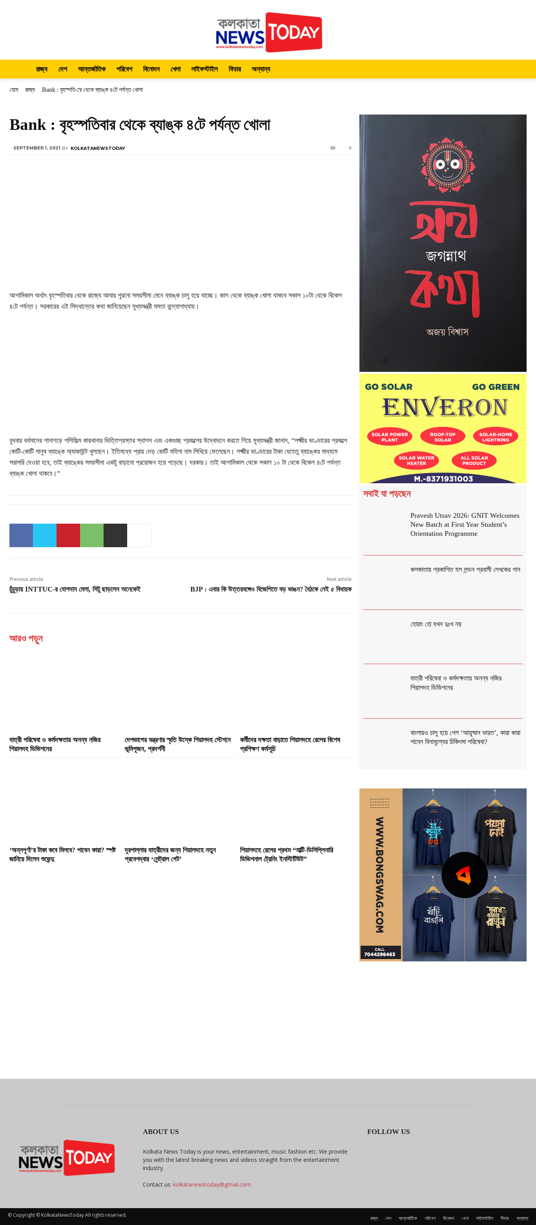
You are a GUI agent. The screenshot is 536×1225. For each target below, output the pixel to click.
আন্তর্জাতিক (92, 69)
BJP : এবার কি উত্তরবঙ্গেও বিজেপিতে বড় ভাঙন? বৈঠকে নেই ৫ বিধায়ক (271, 589)
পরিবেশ (124, 69)
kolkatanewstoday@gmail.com (212, 1184)
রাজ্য (41, 69)
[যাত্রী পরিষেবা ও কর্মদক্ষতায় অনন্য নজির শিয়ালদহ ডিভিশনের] (65, 691)
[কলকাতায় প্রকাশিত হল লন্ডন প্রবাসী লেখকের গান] (385, 582)
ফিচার (235, 69)
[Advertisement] (180, 232)
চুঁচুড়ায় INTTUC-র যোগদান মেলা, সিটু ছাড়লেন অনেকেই (74, 589)
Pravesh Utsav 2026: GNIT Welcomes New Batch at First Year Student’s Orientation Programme (465, 524)
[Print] (115, 535)
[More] (139, 535)
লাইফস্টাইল (204, 69)
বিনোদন (151, 69)
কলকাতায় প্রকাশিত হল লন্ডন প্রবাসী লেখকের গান (465, 569)
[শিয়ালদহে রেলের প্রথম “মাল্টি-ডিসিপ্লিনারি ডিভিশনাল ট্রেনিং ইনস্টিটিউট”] (296, 801)
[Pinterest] (68, 535)
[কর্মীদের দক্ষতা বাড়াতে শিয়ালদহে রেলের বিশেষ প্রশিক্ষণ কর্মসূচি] (296, 691)
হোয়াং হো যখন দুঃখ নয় (435, 624)
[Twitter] (45, 535)
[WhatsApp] (92, 535)
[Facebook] (21, 535)
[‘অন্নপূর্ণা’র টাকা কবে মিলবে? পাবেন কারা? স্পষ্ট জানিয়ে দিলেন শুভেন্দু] (65, 801)
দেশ (62, 69)
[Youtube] (439, 1157)
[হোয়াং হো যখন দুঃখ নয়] (385, 637)
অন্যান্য (261, 69)
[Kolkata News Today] (268, 30)
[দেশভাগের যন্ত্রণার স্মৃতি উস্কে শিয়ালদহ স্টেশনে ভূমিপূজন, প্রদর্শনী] (180, 691)
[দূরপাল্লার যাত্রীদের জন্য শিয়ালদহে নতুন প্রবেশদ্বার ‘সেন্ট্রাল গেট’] (180, 801)
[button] (518, 69)
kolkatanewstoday (98, 148)
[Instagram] (396, 1157)
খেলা (175, 69)
